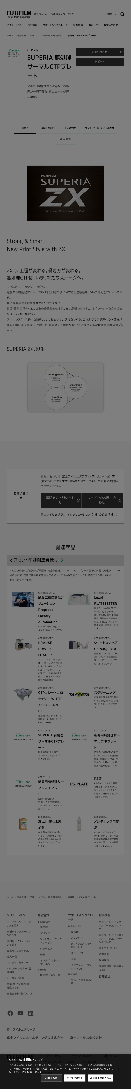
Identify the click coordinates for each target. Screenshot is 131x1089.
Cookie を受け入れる (100, 1078)
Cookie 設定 (51, 1078)
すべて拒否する (75, 1078)
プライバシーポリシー (33, 1072)
